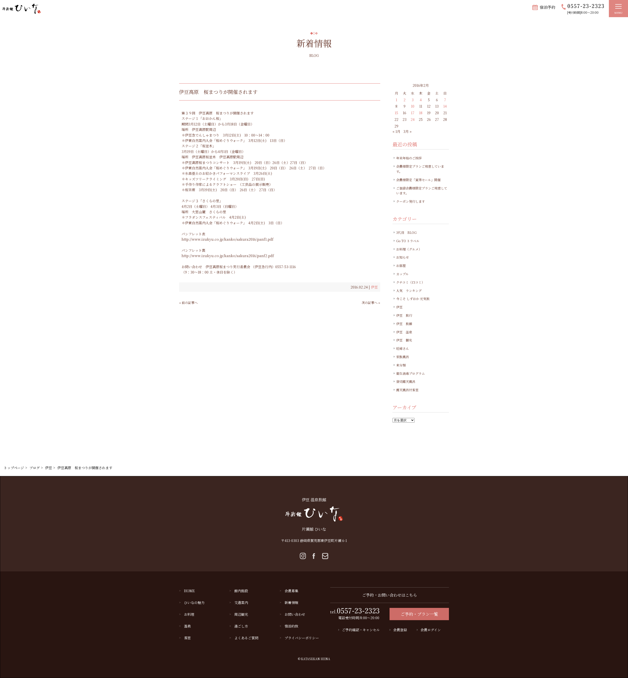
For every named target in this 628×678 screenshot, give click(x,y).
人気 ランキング (409, 290)
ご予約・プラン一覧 (419, 614)
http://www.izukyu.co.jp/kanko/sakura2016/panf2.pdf (228, 255)
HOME (189, 590)
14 (445, 106)
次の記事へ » (371, 302)
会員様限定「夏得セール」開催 (418, 179)
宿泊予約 (547, 7)
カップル (402, 274)
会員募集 (291, 590)
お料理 (189, 614)
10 (412, 106)
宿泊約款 (291, 626)
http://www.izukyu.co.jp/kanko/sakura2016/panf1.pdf (228, 239)
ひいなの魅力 (194, 602)
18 (420, 112)
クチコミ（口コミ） (410, 282)
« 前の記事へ (188, 302)
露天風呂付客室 (407, 390)
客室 (187, 637)
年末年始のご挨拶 (409, 158)
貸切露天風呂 (405, 381)
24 (413, 119)
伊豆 (374, 287)
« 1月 (396, 131)
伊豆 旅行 (404, 315)
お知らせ (402, 257)
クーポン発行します (410, 201)
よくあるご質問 (246, 637)
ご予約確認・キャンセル (361, 629)
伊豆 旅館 (404, 323)
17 (412, 112)
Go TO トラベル (407, 241)
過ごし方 (241, 626)
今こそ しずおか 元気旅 (413, 298)
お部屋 (401, 265)
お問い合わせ (295, 614)
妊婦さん (402, 348)
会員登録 (400, 629)
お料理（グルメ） (409, 249)
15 (396, 112)
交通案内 (241, 602)
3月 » (407, 131)
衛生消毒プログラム (410, 373)
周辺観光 (241, 614)
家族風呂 (402, 356)
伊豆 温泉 (404, 332)
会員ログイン (430, 629)
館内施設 (241, 590)
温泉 (187, 626)
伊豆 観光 (404, 340)
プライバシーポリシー (302, 637)
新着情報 (291, 602)
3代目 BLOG (406, 232)
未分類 (401, 365)
